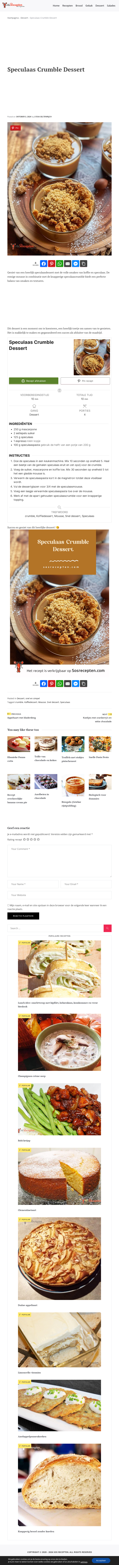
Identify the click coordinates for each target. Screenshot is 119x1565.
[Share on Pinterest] (51, 263)
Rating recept (14, 839)
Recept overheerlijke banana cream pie (17, 798)
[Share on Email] (67, 263)
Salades (111, 5)
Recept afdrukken (36, 380)
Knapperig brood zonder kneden (36, 1531)
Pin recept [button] (87, 380)
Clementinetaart (27, 1210)
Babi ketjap (24, 1140)
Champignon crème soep (32, 1076)
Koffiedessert (30, 702)
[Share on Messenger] (75, 263)
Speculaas (65, 702)
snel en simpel (33, 698)
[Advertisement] (59, 44)
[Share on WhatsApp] (59, 263)
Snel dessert (53, 702)
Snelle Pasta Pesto (99, 757)
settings (84, 1562)
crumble (19, 702)
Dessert (99, 5)
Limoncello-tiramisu (29, 1372)
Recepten (67, 5)
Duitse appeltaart (27, 1305)
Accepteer (101, 1560)
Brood (79, 5)
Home (56, 5)
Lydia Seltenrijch (43, 116)
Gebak (89, 5)
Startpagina (13, 17)
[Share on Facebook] (43, 263)
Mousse (42, 702)
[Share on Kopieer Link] (83, 263)
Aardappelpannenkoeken (32, 1436)
